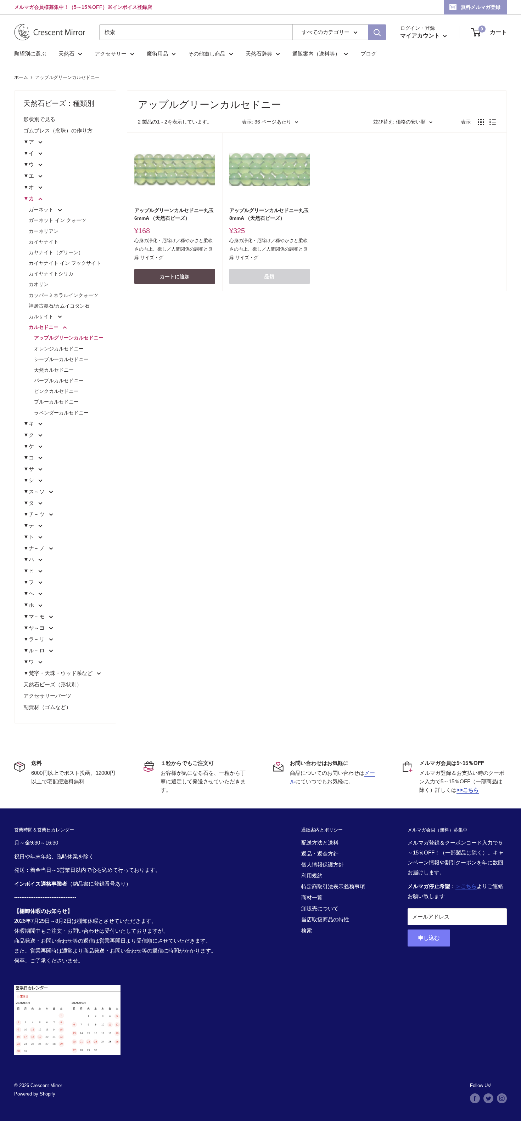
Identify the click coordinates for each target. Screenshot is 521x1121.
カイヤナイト (43, 242)
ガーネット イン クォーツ (57, 220)
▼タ (29, 503)
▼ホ (29, 605)
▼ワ (29, 662)
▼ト (29, 537)
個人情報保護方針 (322, 865)
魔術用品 (157, 54)
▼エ (29, 176)
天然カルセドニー (54, 370)
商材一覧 (312, 897)
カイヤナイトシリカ (51, 273)
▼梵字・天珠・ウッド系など (58, 673)
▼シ (29, 480)
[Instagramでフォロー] (502, 1098)
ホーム (21, 77)
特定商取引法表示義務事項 (333, 886)
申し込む (428, 938)
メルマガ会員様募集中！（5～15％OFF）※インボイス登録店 (83, 7)
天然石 (66, 54)
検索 (306, 930)
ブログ (368, 54)
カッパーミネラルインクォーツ (63, 295)
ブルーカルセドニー (56, 402)
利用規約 (312, 876)
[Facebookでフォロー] (475, 1098)
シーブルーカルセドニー (61, 359)
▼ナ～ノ (34, 548)
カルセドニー (44, 327)
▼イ (29, 153)
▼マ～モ (34, 616)
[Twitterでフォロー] (488, 1098)
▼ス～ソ (34, 491)
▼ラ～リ (34, 639)
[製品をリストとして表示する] (492, 122)
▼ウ (29, 164)
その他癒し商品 (206, 54)
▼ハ (29, 559)
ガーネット (42, 209)
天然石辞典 (259, 54)
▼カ (29, 198)
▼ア (29, 142)
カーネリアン (43, 231)
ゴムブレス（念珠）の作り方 (58, 130)
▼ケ (29, 446)
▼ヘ (29, 593)
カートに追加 (175, 276)
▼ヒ (29, 571)
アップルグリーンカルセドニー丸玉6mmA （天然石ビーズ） (174, 214)
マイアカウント (420, 36)
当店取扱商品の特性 (325, 919)
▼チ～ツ (34, 514)
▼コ (29, 457)
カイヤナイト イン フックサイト (65, 263)
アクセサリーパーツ (47, 696)
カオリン (39, 284)
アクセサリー (111, 54)
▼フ (29, 582)
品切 (269, 276)
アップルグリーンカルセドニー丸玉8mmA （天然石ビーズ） (269, 214)
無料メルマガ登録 (480, 7)
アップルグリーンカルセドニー (67, 77)
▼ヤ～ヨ (34, 628)
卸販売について (319, 908)
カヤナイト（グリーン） (56, 252)
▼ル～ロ (34, 650)
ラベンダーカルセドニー (61, 413)
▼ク (29, 435)
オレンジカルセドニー (59, 348)
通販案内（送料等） (316, 54)
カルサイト (42, 316)
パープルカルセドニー (59, 380)
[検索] (377, 32)
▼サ (29, 469)
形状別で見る (39, 119)
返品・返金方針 (319, 854)
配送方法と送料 (319, 843)
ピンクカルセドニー (56, 391)
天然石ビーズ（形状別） (52, 684)
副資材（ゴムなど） (47, 707)
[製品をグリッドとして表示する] (481, 122)
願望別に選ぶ (30, 54)
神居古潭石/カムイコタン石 (59, 306)
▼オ (29, 187)
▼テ (29, 525)
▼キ (29, 424)
